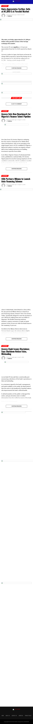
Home (3, 715)
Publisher (10, 16)
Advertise (21, 715)
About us (8, 715)
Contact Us (14, 715)
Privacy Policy (28, 715)
